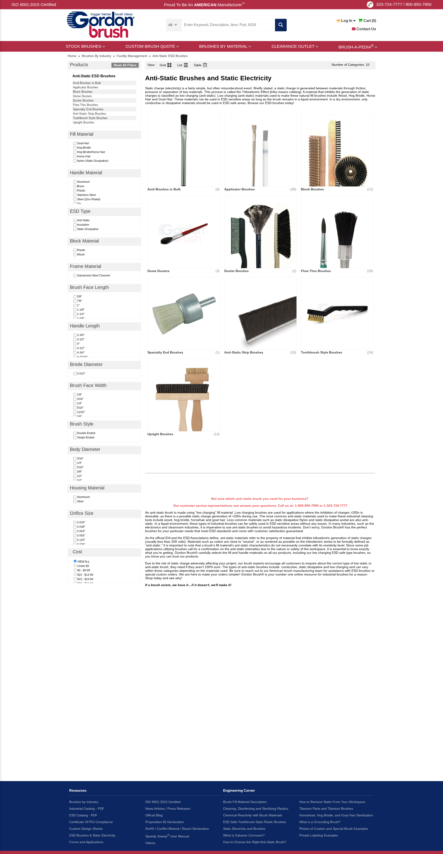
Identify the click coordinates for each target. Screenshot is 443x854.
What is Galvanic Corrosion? (244, 835)
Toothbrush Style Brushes (90, 118)
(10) (293, 352)
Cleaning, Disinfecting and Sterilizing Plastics (255, 808)
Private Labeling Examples (318, 835)
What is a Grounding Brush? (320, 822)
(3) (218, 271)
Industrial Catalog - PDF (86, 808)
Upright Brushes (83, 122)
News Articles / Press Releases (167, 808)
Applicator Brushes (85, 87)
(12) (370, 189)
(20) (370, 271)
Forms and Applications (86, 842)
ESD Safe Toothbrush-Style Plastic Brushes (254, 822)
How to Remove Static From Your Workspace (332, 802)
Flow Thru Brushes (85, 105)
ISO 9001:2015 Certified (34, 4)
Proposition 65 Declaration (164, 822)
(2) (294, 271)
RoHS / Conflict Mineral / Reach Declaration (177, 828)
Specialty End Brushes (88, 109)
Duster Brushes (83, 100)
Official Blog (154, 815)
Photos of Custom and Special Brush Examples (333, 828)
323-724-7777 (389, 4)
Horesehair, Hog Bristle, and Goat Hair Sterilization (336, 815)
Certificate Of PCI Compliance (91, 822)
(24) (370, 352)
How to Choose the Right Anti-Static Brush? (254, 842)
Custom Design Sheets (86, 828)
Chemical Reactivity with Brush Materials (252, 815)
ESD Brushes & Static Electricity (92, 835)
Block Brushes (83, 91)
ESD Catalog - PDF (83, 815)
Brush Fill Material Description (245, 802)
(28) (293, 189)
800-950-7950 (418, 4)
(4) (218, 189)
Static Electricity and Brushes (244, 828)
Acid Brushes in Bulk (87, 83)
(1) (218, 352)
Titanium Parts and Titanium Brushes (326, 808)
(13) (217, 434)
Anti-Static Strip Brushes (89, 113)
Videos (150, 843)
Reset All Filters (125, 65)
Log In (346, 21)
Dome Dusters (82, 96)
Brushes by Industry (83, 802)
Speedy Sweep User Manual (167, 835)
